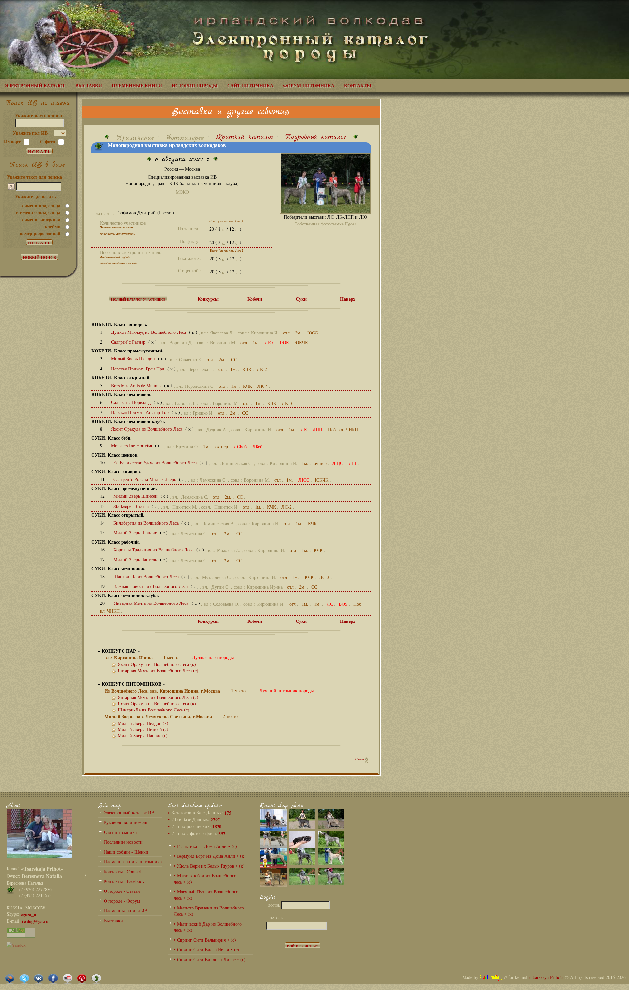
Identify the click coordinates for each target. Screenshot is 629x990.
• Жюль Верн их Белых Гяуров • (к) (209, 866)
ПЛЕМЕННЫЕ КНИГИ (137, 85)
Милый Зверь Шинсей (136, 496)
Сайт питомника (120, 832)
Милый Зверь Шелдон (133, 358)
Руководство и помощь (126, 822)
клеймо (52, 226)
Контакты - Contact (122, 871)
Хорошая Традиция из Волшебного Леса (154, 550)
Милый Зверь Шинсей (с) (143, 729)
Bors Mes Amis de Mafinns (136, 385)
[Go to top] (96, 978)
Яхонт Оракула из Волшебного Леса (147, 429)
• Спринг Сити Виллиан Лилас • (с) (210, 959)
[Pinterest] (82, 978)
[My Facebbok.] (53, 978)
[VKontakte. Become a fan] (39, 978)
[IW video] (67, 978)
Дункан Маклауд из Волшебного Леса (149, 332)
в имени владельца (40, 205)
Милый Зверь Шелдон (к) (143, 723)
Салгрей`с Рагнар (129, 342)
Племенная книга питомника (133, 861)
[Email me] (10, 978)
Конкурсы (208, 299)
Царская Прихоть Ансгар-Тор (140, 412)
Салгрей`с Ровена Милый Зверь (145, 479)
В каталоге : (189, 258)
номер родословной (40, 233)
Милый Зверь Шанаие (135, 533)
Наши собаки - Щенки (126, 852)
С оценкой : (189, 270)
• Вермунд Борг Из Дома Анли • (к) (210, 856)
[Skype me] (24, 978)
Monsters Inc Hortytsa (132, 445)
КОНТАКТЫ (357, 85)
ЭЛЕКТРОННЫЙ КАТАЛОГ (35, 85)
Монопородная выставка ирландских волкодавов (167, 145)
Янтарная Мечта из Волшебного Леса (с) (158, 670)
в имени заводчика (40, 219)
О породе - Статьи (122, 891)
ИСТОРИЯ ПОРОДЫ (195, 85)
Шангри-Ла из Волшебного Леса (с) (153, 710)
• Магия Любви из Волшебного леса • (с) (205, 879)
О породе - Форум (122, 901)
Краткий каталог (244, 137)
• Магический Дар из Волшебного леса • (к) (208, 927)
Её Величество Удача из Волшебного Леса (155, 462)
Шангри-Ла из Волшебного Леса (146, 576)
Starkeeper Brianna (131, 506)
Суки (301, 299)
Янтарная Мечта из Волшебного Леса (152, 603)
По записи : (189, 228)
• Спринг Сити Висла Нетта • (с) (206, 949)
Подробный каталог (315, 137)
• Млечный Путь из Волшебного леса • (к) (206, 895)
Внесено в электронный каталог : (133, 252)
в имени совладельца (38, 212)
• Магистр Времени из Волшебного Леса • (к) (209, 911)
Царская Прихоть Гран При (138, 369)
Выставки (113, 920)
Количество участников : (124, 223)
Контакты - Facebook (124, 881)
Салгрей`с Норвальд (131, 402)
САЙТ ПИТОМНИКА (250, 85)
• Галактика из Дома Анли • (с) (205, 846)
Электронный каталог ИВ (129, 812)
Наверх (347, 299)
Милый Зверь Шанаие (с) (143, 735)
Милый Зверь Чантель (135, 559)
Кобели (254, 299)
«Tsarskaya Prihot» (546, 977)
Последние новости (123, 842)
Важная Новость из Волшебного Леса (151, 586)
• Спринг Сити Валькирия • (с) (205, 940)
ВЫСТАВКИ (88, 85)
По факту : (190, 241)
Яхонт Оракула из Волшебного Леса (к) (157, 664)
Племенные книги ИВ (125, 911)
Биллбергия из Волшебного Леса (146, 523)
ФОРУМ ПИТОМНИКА (308, 85)
